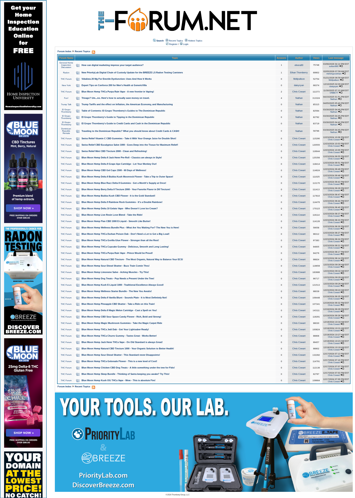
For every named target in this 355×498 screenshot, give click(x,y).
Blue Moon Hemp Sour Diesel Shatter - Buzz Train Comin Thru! (116, 266)
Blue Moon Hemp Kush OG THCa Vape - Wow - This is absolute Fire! (119, 380)
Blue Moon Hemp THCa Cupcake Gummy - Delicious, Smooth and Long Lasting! (125, 246)
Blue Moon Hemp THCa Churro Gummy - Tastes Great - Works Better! (119, 336)
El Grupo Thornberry (66, 110)
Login (185, 44)
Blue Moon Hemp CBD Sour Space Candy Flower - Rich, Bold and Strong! (121, 316)
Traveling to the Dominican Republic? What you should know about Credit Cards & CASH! (130, 131)
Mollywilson (299, 79)
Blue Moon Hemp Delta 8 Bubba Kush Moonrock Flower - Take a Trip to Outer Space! (127, 176)
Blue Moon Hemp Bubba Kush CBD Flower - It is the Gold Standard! (118, 195)
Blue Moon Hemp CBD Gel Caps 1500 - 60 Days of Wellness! (114, 170)
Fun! (66, 98)
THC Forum (66, 79)
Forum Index (64, 51)
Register (173, 44)
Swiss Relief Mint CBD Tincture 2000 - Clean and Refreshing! (114, 151)
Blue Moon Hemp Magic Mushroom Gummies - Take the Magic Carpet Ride (122, 323)
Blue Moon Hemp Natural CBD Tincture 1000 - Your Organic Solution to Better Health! (128, 348)
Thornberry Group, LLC (180, 494)
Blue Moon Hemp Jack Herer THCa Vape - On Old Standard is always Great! (122, 342)
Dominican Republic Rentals (66, 131)
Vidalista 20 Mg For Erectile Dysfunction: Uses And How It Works (117, 79)
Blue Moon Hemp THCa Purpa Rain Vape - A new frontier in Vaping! (118, 91)
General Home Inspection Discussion (66, 65)
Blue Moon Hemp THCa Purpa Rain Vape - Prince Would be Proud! (117, 253)
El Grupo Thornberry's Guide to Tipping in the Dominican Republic (118, 117)
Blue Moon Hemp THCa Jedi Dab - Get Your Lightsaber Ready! (115, 329)
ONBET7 (334, 93)
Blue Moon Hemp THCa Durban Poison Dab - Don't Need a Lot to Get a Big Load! (125, 234)
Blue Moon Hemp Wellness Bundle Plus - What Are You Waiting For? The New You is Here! (130, 227)
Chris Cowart (298, 91)
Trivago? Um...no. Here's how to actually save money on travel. (116, 98)
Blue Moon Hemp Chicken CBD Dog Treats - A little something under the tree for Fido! (128, 367)
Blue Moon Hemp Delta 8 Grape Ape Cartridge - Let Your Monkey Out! (119, 164)
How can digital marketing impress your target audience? (113, 65)
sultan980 (334, 66)
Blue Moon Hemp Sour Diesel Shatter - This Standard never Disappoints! (121, 355)
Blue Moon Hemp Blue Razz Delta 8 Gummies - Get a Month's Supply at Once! (124, 183)
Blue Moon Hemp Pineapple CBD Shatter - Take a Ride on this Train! (118, 304)
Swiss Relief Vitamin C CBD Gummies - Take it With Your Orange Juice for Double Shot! (129, 138)
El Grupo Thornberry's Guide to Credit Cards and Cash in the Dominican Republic (126, 123)
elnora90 (299, 65)
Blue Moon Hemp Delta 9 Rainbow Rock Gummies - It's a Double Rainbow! (122, 202)
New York (66, 85)
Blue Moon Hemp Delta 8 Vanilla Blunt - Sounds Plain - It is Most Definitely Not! (124, 297)
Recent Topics (176, 40)
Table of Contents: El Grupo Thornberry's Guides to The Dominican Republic (123, 110)
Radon (66, 72)
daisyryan (299, 85)
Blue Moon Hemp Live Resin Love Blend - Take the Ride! (112, 215)
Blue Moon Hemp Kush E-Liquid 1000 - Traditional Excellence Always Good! (123, 285)
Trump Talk (66, 104)
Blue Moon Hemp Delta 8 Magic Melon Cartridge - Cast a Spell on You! (119, 310)
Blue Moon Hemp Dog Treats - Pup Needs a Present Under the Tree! (118, 278)
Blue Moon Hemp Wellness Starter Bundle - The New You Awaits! (117, 291)
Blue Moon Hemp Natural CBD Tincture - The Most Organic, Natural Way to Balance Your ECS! (132, 259)
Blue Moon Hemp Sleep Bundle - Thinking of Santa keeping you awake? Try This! (125, 374)
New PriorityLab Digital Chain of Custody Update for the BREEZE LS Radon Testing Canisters (132, 72)
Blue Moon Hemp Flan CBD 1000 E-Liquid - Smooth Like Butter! (116, 221)
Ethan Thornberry (299, 72)
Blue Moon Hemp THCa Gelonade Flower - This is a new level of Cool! (119, 361)
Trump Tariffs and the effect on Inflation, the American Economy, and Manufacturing (127, 104)
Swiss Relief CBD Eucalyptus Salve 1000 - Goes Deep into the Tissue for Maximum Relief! (130, 145)
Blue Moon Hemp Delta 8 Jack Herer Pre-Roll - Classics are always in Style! (122, 157)
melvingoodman (333, 73)
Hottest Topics (195, 40)
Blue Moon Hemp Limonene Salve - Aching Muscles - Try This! (115, 272)
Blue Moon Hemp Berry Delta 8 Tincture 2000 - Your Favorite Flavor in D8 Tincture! (126, 189)
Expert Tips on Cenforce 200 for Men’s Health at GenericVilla (114, 85)
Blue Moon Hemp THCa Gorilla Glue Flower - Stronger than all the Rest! (120, 240)
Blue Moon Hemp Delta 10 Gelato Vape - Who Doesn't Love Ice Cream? (120, 208)
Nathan (299, 98)
